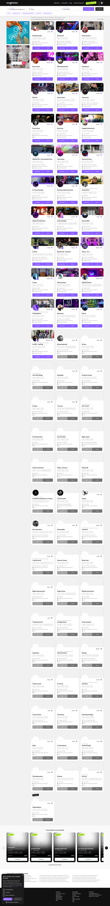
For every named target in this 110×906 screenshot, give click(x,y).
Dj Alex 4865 (85, 221)
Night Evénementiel (38, 591)
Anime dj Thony (87, 159)
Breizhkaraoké (37, 36)
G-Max (34, 282)
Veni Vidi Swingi (37, 375)
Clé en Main (60, 159)
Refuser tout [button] (17, 899)
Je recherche (12, 8)
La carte (99, 9)
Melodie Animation (88, 591)
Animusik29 (61, 529)
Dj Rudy (34, 97)
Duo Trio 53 (85, 406)
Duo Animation (37, 529)
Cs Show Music (61, 745)
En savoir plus (15, 886)
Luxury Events (36, 715)
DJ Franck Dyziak (37, 190)
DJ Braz (34, 252)
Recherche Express (79, 3)
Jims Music (60, 715)
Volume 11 (85, 529)
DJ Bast (34, 406)
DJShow (59, 776)
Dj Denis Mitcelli (62, 344)
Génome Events (62, 653)
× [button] (22, 875)
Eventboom (85, 66)
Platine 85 (85, 468)
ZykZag (84, 653)
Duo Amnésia (61, 437)
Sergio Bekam (36, 807)
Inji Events (60, 313)
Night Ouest (85, 437)
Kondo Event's (86, 36)
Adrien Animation (38, 468)
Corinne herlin (61, 499)
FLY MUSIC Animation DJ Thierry (42, 499)
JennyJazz (85, 97)
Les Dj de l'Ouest (87, 375)
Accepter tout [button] (8, 899)
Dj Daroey (60, 128)
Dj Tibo (84, 344)
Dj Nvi (34, 745)
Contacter (37, 48)
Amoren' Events (62, 560)
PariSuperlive (36, 313)
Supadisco (35, 653)
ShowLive (85, 684)
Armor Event (61, 97)
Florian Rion (85, 190)
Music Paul (85, 560)
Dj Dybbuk (60, 375)
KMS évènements (62, 66)
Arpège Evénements (88, 128)
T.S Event (60, 406)
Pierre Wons (36, 128)
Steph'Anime (61, 591)
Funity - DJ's (86, 252)
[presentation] (3, 847)
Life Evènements (37, 776)
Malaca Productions (38, 221)
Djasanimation (87, 282)
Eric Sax (84, 776)
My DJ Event (36, 66)
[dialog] (12, 889)
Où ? (31, 8)
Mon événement (66, 8)
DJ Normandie (86, 622)
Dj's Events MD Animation (65, 190)
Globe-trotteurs (62, 468)
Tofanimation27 (37, 622)
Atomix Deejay (61, 221)
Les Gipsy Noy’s (62, 622)
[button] (12, 902)
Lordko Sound (36, 684)
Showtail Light (86, 745)
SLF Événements (37, 437)
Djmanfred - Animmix (64, 252)
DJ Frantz (60, 684)
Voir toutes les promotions (55, 864)
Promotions (64, 3)
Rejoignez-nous (91, 3)
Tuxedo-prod (36, 560)
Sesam (84, 499)
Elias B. (84, 313)
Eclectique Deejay (87, 715)
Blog (71, 3)
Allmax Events (61, 282)
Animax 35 (60, 36)
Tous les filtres (88, 9)
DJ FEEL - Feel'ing (37, 344)
